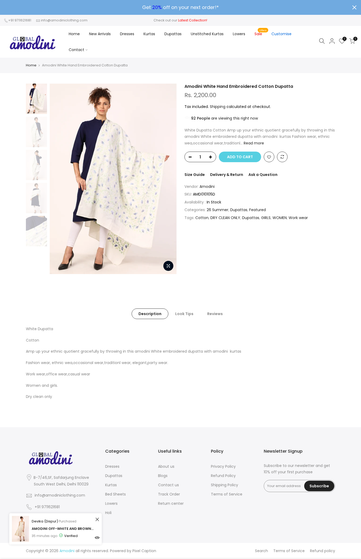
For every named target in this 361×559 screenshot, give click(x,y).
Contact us (168, 485)
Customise (281, 34)
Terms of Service (226, 494)
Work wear (298, 217)
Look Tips (184, 313)
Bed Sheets (115, 494)
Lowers (239, 34)
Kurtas (149, 34)
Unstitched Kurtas (207, 34)
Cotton (202, 217)
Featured (257, 209)
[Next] (167, 179)
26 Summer (217, 209)
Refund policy (322, 550)
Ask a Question (262, 174)
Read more (253, 143)
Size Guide (194, 174)
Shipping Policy (224, 485)
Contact (76, 49)
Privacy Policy (223, 466)
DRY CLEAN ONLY (225, 217)
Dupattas (173, 34)
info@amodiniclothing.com (64, 20)
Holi (108, 512)
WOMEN (279, 217)
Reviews (215, 313)
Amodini (207, 186)
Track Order (169, 494)
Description (149, 313)
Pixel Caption (144, 550)
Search (261, 550)
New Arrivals (100, 34)
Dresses (127, 34)
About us (166, 466)
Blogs (163, 475)
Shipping (217, 106)
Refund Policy (223, 475)
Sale (260, 33)
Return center (171, 503)
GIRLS (266, 217)
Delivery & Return (226, 174)
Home (74, 34)
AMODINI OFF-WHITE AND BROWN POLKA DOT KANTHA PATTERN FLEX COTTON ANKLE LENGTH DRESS (63, 528)
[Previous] (59, 179)
